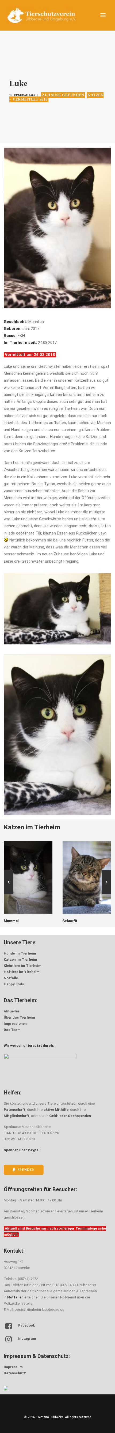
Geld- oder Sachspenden (70, 1116)
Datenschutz (15, 1373)
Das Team (12, 1030)
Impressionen (15, 1024)
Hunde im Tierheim (20, 953)
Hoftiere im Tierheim (22, 972)
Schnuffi (11, 921)
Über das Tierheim (19, 1017)
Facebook (26, 1325)
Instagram (27, 1339)
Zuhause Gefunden (63, 95)
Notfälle (11, 978)
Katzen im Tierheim (20, 959)
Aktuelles (12, 1011)
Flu (65, 921)
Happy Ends (14, 984)
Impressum (13, 1367)
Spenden (26, 1169)
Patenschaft (14, 1110)
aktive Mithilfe (56, 1110)
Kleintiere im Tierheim (22, 966)
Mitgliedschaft (16, 1116)
